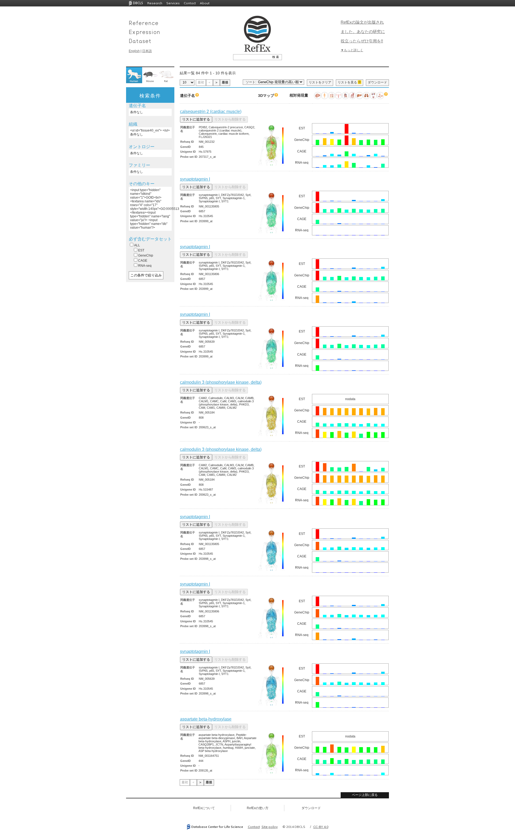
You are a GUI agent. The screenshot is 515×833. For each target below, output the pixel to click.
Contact (190, 3)
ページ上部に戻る (365, 795)
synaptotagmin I (195, 179)
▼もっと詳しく (352, 50)
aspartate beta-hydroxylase (205, 719)
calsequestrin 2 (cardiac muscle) (210, 111)
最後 (225, 82)
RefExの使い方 (257, 808)
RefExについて (204, 808)
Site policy (270, 827)
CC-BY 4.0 (320, 827)
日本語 (147, 51)
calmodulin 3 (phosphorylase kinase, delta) (221, 382)
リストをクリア (320, 82)
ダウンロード (377, 82)
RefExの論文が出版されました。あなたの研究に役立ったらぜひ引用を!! (363, 31)
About (204, 3)
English (134, 51)
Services (173, 3)
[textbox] (251, 56)
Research (154, 3)
